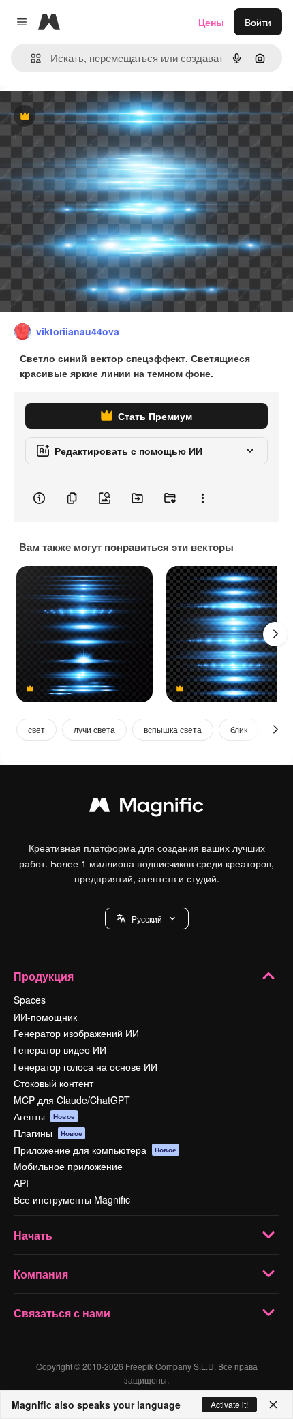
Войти (258, 22)
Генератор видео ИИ (60, 1049)
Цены (211, 22)
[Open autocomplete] (30, 58)
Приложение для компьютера (95, 1149)
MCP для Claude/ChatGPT (72, 1100)
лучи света (94, 729)
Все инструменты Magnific (72, 1199)
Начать (33, 1235)
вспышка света (173, 729)
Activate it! (229, 1404)
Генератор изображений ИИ (76, 1033)
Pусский (147, 919)
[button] (147, 918)
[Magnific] (146, 808)
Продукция (44, 976)
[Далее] (275, 634)
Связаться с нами (62, 1313)
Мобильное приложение (68, 1166)
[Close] (273, 1404)
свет (36, 729)
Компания (41, 1274)
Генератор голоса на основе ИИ (85, 1066)
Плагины (48, 1132)
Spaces (30, 999)
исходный (91, 117)
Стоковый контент (53, 1083)
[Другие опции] (202, 497)
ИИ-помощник (45, 1017)
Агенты (44, 1116)
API (21, 1183)
